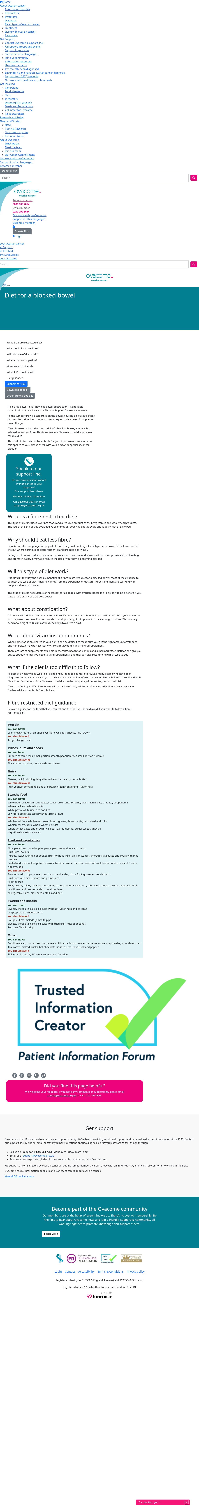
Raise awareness (15, 113)
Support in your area (17, 50)
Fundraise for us (14, 91)
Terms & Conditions (111, 1271)
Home (7, 2)
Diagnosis (11, 20)
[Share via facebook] (14, 1075)
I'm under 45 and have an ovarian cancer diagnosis (35, 72)
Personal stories (14, 136)
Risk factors (12, 13)
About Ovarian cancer (13, 5)
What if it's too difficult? (20, 372)
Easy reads (11, 35)
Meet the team (13, 147)
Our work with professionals (17, 158)
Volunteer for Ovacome (19, 110)
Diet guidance (15, 378)
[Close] (8, 285)
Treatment (11, 28)
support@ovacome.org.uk (38, 1155)
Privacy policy (136, 1271)
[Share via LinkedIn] (36, 1075)
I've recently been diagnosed (22, 69)
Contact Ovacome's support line (24, 43)
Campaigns (11, 87)
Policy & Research (15, 128)
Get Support (7, 39)
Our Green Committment (20, 154)
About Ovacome (9, 140)
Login (5, 184)
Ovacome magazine (16, 132)
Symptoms (11, 16)
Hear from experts (16, 65)
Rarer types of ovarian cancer (22, 24)
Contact (70, 1271)
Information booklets (17, 9)
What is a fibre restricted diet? (24, 342)
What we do (12, 143)
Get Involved (7, 84)
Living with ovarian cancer (20, 31)
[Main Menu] (1, 271)
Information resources (18, 61)
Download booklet (17, 389)
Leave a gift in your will (18, 102)
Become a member (11, 166)
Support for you (16, 384)
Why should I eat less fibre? (23, 348)
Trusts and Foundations (19, 106)
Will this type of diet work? (22, 354)
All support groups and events (23, 46)
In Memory (11, 99)
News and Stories (10, 121)
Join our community (16, 57)
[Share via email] (29, 1075)
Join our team (13, 151)
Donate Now (9, 170)
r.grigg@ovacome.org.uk (61, 1095)
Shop (8, 95)
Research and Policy (11, 117)
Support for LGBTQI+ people (21, 76)
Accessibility (86, 1271)
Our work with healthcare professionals (28, 80)
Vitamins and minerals (20, 366)
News (8, 125)
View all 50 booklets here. (20, 1176)
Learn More (51, 1233)
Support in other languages (21, 54)
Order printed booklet (20, 395)
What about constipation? (22, 360)
